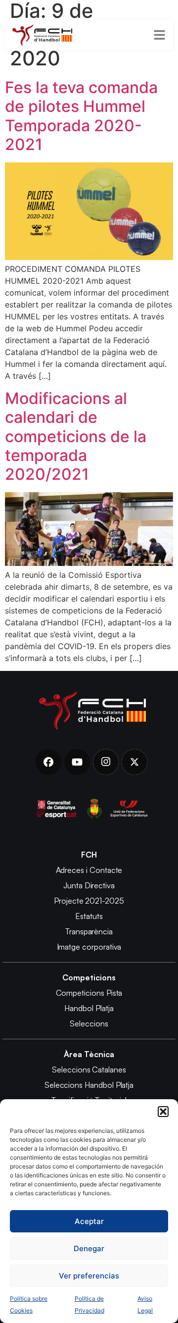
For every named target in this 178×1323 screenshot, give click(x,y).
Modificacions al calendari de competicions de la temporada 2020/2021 (75, 436)
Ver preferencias (89, 1275)
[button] (163, 1112)
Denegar (89, 1248)
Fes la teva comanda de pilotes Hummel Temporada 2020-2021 (81, 116)
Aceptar (89, 1221)
